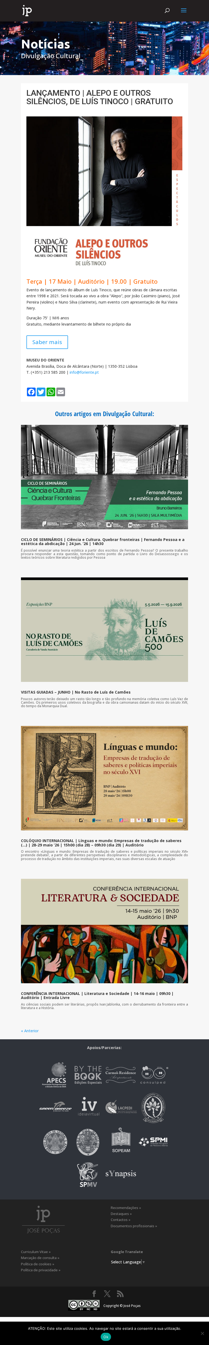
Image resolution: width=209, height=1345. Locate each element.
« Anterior (30, 1030)
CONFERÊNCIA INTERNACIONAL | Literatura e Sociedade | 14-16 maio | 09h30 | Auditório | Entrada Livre (97, 995)
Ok (105, 1337)
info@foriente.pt (84, 372)
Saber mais (47, 342)
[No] (202, 1333)
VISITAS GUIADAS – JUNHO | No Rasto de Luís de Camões (76, 692)
